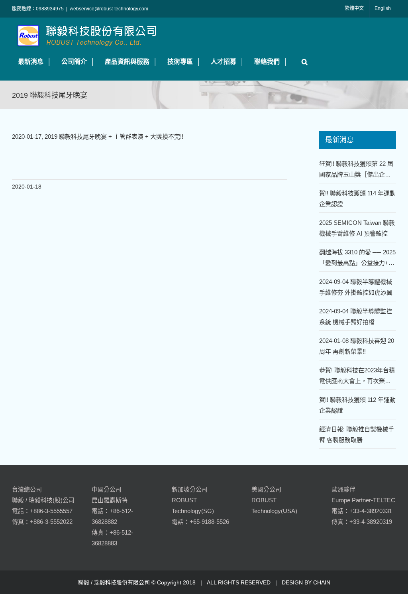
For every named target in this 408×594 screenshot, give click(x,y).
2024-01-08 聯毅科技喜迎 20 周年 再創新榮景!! (356, 346)
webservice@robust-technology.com (109, 9)
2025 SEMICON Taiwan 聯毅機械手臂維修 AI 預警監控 (357, 228)
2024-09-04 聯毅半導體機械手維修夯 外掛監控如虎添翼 (355, 287)
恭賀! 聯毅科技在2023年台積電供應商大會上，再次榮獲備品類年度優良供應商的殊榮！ (357, 376)
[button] (303, 61)
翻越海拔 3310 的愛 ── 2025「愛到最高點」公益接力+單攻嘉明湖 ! (357, 258)
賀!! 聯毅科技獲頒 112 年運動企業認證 (357, 405)
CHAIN (321, 582)
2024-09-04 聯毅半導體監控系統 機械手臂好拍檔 (355, 316)
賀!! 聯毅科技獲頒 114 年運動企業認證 (357, 198)
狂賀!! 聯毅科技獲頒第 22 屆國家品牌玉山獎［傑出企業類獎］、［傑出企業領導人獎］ (357, 170)
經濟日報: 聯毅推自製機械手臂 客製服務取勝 (356, 434)
